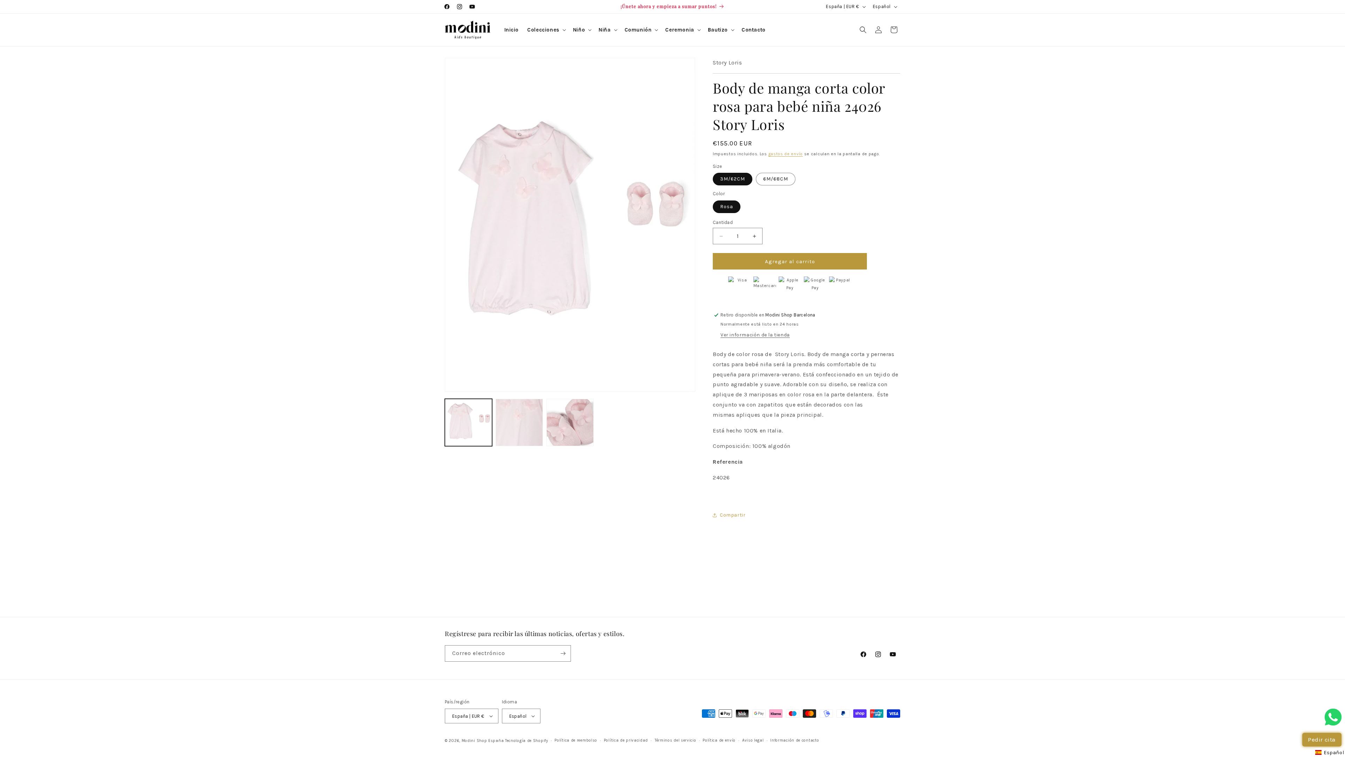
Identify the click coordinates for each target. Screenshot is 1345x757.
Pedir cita (1322, 739)
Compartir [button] (732, 515)
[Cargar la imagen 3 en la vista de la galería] (570, 422)
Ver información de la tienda (755, 335)
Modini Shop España (483, 740)
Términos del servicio (675, 740)
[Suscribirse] (563, 653)
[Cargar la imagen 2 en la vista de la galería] (519, 422)
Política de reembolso (575, 740)
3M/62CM (732, 179)
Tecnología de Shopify (526, 740)
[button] (546, 30)
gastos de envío (785, 153)
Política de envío (719, 740)
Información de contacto (794, 740)
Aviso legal (753, 740)
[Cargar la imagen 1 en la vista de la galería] (468, 422)
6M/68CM (775, 179)
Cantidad (723, 222)
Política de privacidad (626, 740)
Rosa (726, 207)
